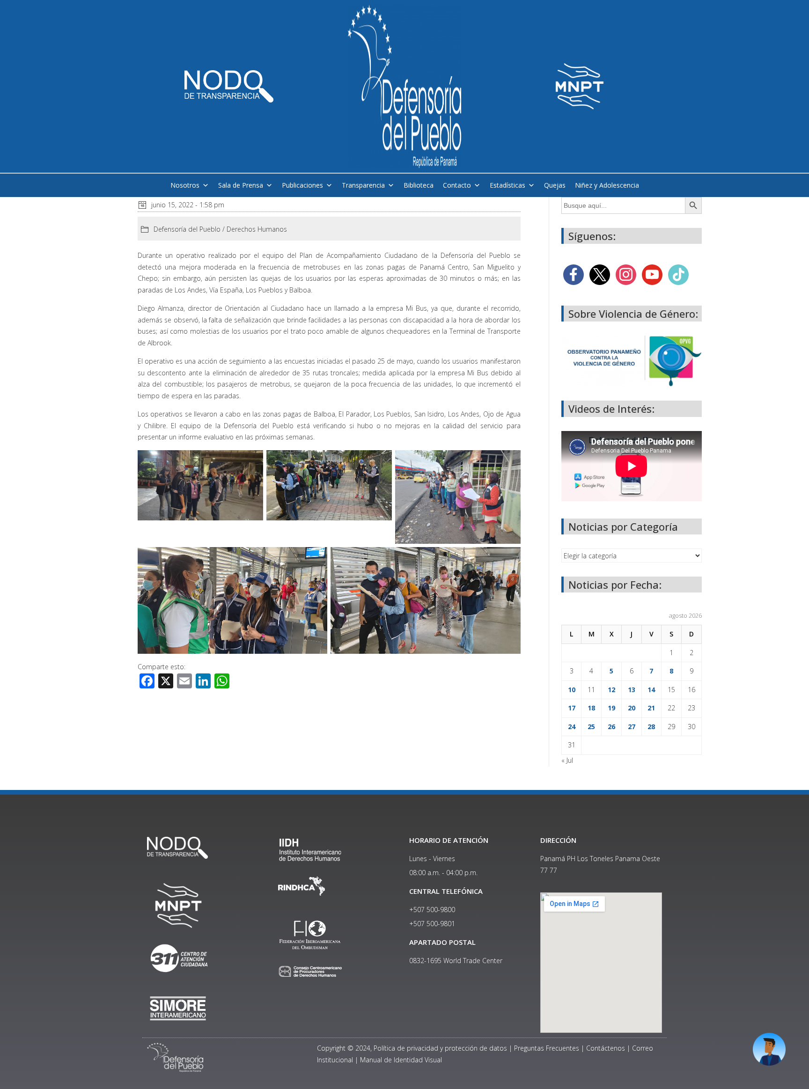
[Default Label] (652, 274)
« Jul (567, 760)
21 (651, 707)
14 (651, 689)
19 (611, 707)
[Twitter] (599, 274)
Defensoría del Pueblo (187, 229)
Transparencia (363, 185)
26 (611, 726)
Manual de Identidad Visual (401, 1059)
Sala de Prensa (240, 185)
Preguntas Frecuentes (546, 1048)
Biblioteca (419, 185)
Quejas (555, 185)
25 (591, 726)
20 (631, 707)
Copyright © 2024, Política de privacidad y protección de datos (412, 1048)
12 (611, 689)
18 (591, 707)
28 (651, 726)
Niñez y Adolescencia (607, 185)
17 (571, 707)
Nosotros (184, 185)
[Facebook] (573, 274)
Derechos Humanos (257, 229)
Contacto (457, 185)
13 (631, 689)
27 (631, 726)
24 (571, 726)
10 (571, 689)
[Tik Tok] (678, 274)
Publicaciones (302, 185)
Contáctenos (605, 1048)
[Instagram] (626, 274)
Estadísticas (507, 185)
